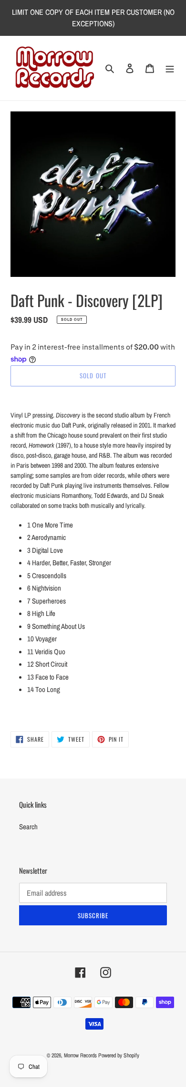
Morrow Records (80, 1055)
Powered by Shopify (118, 1055)
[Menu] (170, 68)
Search (28, 827)
